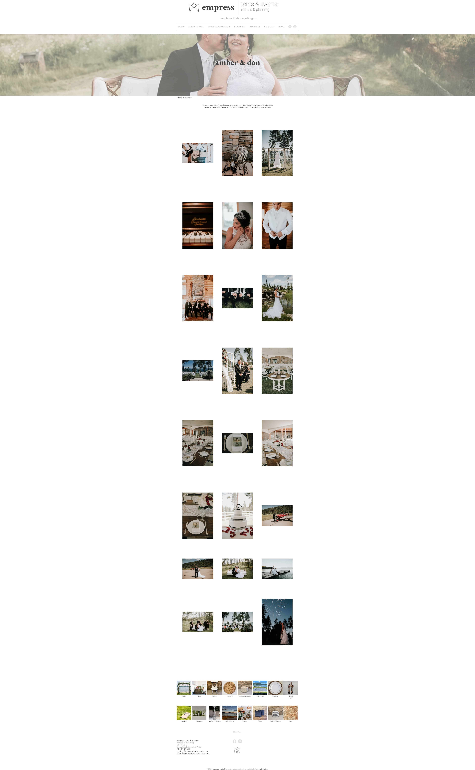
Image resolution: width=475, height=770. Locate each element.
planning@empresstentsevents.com (193, 753)
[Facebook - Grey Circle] (290, 26)
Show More (237, 732)
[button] (219, 27)
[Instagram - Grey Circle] (295, 26)
